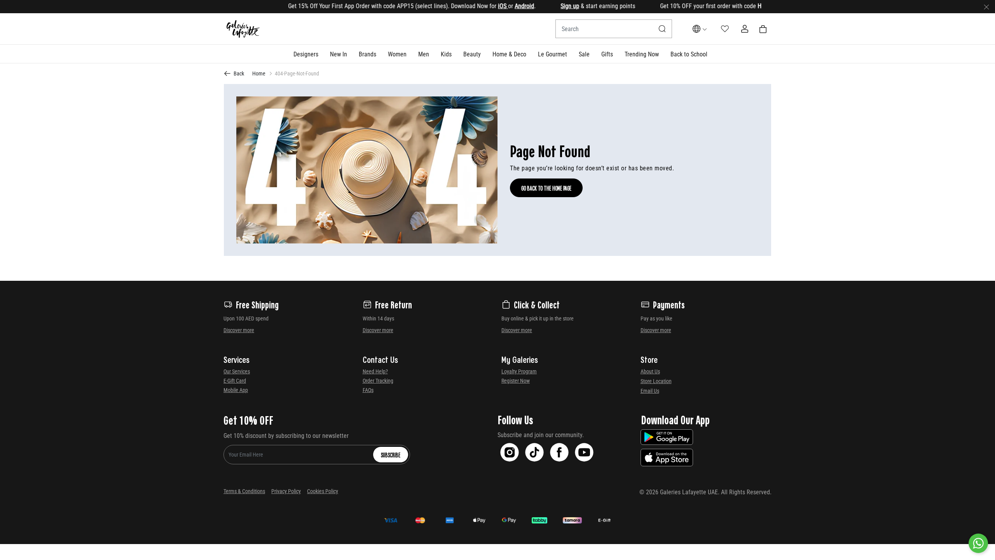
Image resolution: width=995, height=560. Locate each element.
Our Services (236, 371)
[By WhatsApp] (978, 543)
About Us (650, 371)
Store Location (656, 381)
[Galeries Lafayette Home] (243, 29)
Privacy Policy (286, 491)
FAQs (368, 390)
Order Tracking (378, 381)
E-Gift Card (234, 381)
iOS (487, 6)
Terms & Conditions (244, 491)
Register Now (515, 381)
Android (508, 6)
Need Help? (375, 371)
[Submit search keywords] (662, 28)
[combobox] (613, 28)
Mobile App (235, 390)
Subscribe (390, 454)
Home (258, 73)
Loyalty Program (519, 371)
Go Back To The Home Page (546, 188)
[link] (367, 54)
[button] (305, 54)
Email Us (650, 391)
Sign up (554, 6)
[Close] (986, 7)
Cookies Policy (322, 491)
